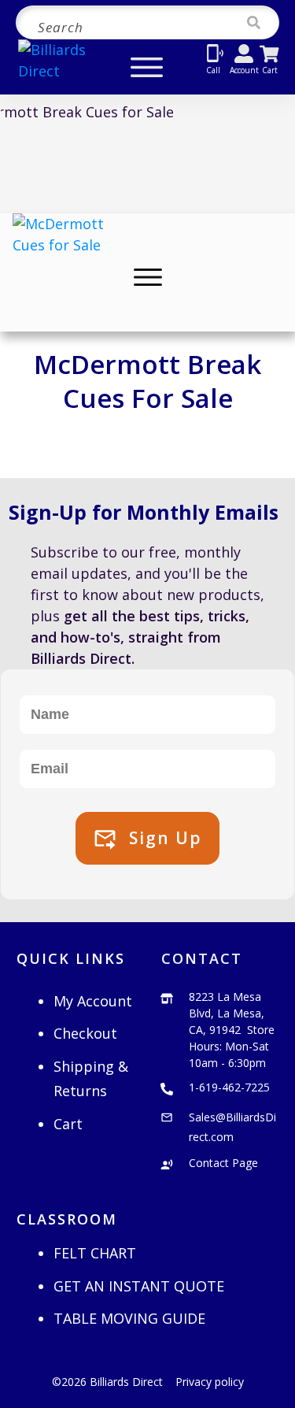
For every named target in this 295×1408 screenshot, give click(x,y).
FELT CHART (94, 1252)
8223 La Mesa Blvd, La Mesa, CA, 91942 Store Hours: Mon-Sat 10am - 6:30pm (232, 1029)
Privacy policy (209, 1381)
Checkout (85, 1033)
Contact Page (223, 1162)
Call (213, 70)
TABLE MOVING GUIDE (129, 1318)
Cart (270, 70)
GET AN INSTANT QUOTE (138, 1285)
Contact (201, 958)
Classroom (67, 1219)
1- (229, 1087)
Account (244, 70)
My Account (92, 1000)
